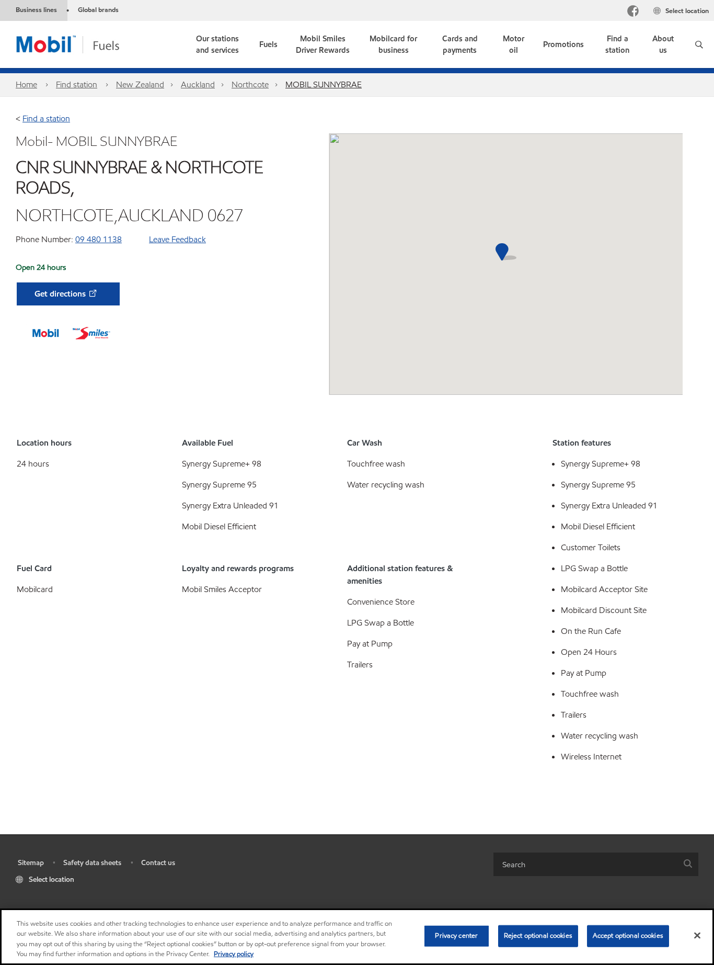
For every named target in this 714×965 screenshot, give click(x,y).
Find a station (46, 118)
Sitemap (31, 863)
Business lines (36, 10)
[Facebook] (633, 12)
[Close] (697, 935)
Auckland (198, 84)
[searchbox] (585, 864)
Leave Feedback (177, 239)
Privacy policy (234, 954)
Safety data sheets (92, 863)
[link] (217, 44)
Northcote (250, 84)
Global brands (98, 10)
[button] (699, 44)
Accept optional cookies (628, 935)
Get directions (61, 293)
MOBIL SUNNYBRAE (323, 84)
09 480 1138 (98, 239)
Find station (76, 84)
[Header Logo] (84, 43)
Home (26, 84)
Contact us (158, 863)
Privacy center (456, 935)
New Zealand (140, 84)
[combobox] (595, 864)
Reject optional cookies (538, 935)
